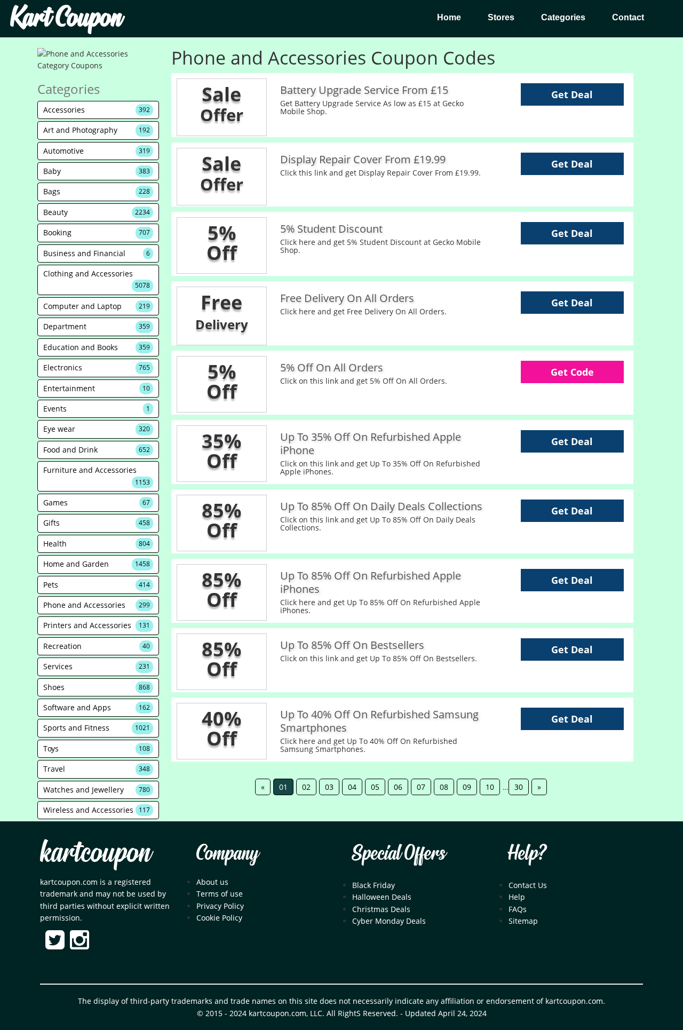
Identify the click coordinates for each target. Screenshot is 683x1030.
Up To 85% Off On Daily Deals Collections (381, 506)
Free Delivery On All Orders (347, 298)
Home (449, 17)
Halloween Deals (381, 897)
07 (421, 787)
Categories (563, 17)
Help (517, 897)
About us (212, 882)
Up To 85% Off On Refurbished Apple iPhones (370, 582)
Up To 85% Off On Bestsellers (352, 645)
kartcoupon (95, 854)
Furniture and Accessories (96, 475)
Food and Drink (96, 450)
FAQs (518, 909)
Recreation (96, 646)
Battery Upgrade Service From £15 (364, 90)
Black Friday (373, 885)
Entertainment (96, 388)
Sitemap (523, 921)
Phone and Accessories (96, 605)
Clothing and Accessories (96, 279)
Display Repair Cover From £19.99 (363, 159)
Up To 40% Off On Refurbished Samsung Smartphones (379, 721)
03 (329, 787)
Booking (96, 232)
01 (283, 787)
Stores (501, 17)
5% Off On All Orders (331, 367)
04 (352, 787)
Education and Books (96, 347)
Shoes (96, 687)
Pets (96, 585)
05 (375, 787)
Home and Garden (96, 564)
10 (490, 787)
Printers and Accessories (96, 625)
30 (518, 787)
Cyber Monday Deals (389, 921)
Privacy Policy (220, 906)
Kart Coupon (66, 19)
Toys (96, 748)
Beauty (96, 212)
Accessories (96, 110)
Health (96, 543)
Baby (96, 171)
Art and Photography (96, 130)
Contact (628, 17)
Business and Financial (96, 253)
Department (96, 326)
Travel (96, 769)
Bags (96, 191)
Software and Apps (96, 707)
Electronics (96, 367)
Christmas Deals (381, 909)
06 (398, 787)
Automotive (96, 151)
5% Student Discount (331, 228)
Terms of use (219, 894)
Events (96, 408)
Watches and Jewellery (96, 790)
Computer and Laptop (96, 306)
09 (467, 787)
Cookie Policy (219, 918)
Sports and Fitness (96, 728)
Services (96, 666)
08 (444, 787)
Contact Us (528, 885)
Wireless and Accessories (96, 810)
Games (96, 502)
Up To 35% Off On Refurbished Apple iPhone (370, 443)
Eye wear (96, 429)
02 (306, 787)
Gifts (96, 523)
